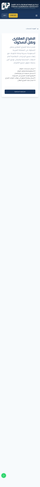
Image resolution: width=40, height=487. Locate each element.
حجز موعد (13, 15)
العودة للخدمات (31, 29)
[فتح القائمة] (36, 15)
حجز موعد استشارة (20, 91)
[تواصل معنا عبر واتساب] (4, 475)
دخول (4, 15)
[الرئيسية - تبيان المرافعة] (20, 6)
